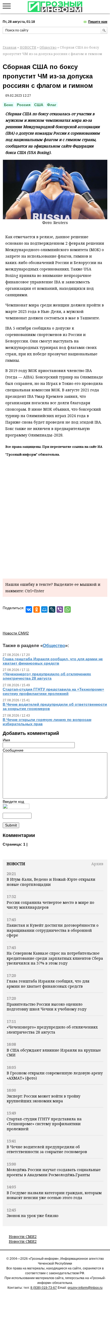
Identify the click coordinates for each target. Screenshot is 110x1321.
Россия (23, 105)
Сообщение (13, 750)
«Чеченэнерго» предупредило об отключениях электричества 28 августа (52, 1029)
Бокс (8, 105)
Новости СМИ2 (23, 1236)
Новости (16, 863)
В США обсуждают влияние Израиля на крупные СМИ (54, 1052)
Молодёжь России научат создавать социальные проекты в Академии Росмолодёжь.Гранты (54, 1172)
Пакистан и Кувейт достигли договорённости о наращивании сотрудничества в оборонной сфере (53, 930)
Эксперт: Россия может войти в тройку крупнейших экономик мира (43, 1098)
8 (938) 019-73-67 (43, 1288)
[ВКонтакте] (29, 609)
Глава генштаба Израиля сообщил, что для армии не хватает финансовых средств (48, 983)
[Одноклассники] (36, 609)
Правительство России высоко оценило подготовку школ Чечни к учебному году (47, 1007)
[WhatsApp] (67, 609)
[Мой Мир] (44, 609)
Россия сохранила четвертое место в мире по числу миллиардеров (50, 905)
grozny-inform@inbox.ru (85, 1288)
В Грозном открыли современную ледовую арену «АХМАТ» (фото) (55, 1075)
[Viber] (60, 609)
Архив (97, 863)
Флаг (51, 105)
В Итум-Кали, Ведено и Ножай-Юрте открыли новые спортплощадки (51, 882)
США (38, 105)
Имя (6, 740)
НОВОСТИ (28, 47)
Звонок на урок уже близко (32, 1215)
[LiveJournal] (52, 609)
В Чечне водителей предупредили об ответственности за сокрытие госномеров (47, 1149)
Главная (10, 47)
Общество (48, 47)
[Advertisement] (55, 516)
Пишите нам (97, 22)
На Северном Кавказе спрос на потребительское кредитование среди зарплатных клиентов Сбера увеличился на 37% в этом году (55, 958)
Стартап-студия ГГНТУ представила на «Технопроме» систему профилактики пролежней (44, 1123)
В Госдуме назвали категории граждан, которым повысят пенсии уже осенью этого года (54, 1195)
